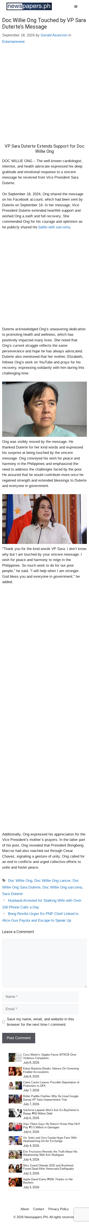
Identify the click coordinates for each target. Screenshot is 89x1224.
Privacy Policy (58, 1209)
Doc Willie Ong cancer (52, 881)
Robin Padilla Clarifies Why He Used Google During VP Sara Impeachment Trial (50, 1098)
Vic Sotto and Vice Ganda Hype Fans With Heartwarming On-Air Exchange (50, 1139)
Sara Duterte (12, 894)
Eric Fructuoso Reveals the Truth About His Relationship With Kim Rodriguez (50, 1153)
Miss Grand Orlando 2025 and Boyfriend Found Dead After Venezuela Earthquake (48, 1167)
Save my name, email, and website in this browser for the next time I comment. (40, 1022)
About (25, 1209)
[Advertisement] (44, 97)
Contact (38, 1209)
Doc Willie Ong (20, 881)
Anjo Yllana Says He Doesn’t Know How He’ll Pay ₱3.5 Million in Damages (51, 1125)
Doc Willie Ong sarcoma (62, 887)
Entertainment (13, 42)
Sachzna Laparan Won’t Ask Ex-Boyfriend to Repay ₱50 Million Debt (51, 1111)
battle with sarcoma (54, 227)
